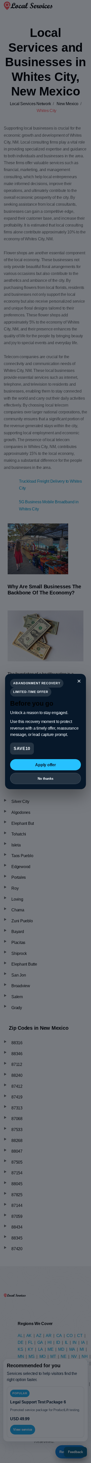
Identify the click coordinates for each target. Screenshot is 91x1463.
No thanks (45, 779)
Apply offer (45, 765)
